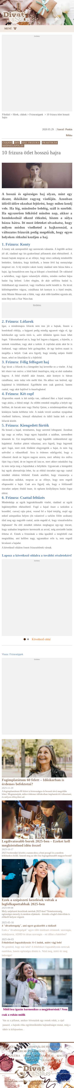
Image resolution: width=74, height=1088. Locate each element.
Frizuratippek (36, 114)
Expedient (33, 1081)
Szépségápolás (13, 145)
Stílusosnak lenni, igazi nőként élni (20, 1004)
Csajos (7, 143)
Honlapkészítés (10, 1081)
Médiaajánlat (44, 1055)
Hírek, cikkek (20, 114)
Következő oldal (41, 639)
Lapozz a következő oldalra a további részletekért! (37, 555)
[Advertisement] (37, 74)
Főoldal (6, 114)
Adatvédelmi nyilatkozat (27, 1051)
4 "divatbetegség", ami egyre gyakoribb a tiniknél (29, 925)
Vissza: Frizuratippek (12, 654)
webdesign (23, 1081)
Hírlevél (32, 1060)
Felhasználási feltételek (43, 1046)
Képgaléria (12, 1055)
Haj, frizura (31, 143)
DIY (17, 143)
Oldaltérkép (51, 1060)
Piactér (62, 1055)
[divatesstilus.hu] (15, 17)
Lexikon (17, 1060)
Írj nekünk (55, 1051)
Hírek (27, 1055)
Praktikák (49, 143)
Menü (8, 28)
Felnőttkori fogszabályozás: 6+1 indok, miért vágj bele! (32, 942)
